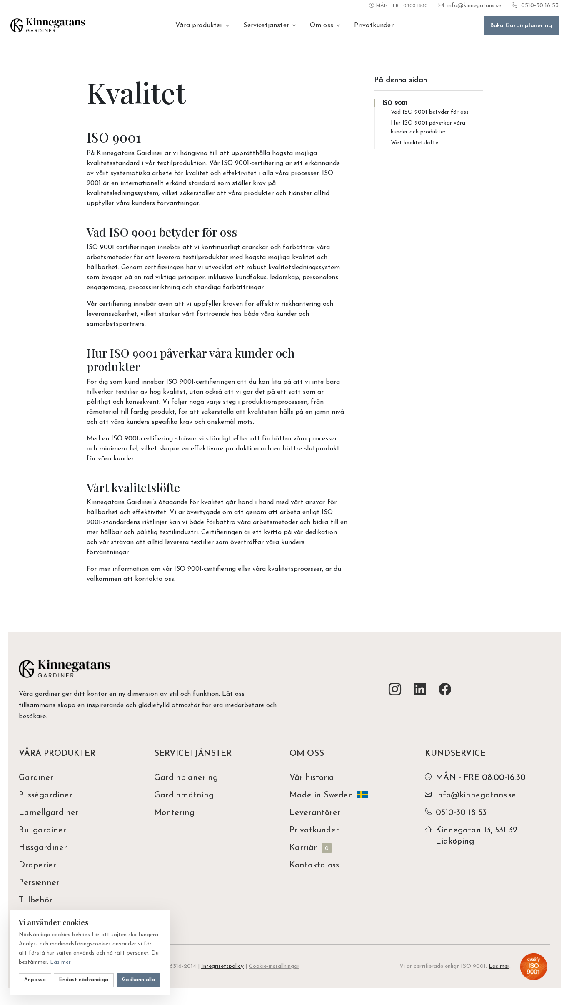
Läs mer (499, 966)
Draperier (37, 865)
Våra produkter (198, 25)
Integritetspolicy (222, 966)
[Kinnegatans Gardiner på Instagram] (395, 690)
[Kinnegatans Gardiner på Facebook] (445, 690)
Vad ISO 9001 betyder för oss (430, 112)
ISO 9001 (394, 103)
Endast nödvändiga (83, 980)
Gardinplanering (186, 778)
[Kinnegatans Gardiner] (47, 25)
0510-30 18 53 (540, 5)
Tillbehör (35, 900)
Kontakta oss (314, 865)
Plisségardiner (45, 795)
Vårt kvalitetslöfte (414, 143)
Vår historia (311, 778)
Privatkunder (374, 25)
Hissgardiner (43, 848)
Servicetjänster (266, 25)
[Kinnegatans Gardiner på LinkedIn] (420, 690)
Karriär (309, 848)
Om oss (321, 25)
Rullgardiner (42, 830)
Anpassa (35, 980)
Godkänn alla (138, 980)
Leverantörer (315, 813)
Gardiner (36, 778)
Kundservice (455, 754)
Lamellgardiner (49, 813)
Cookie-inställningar (274, 966)
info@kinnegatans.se (474, 5)
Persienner (39, 883)
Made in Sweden (321, 795)
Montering (174, 813)
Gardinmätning (184, 795)
